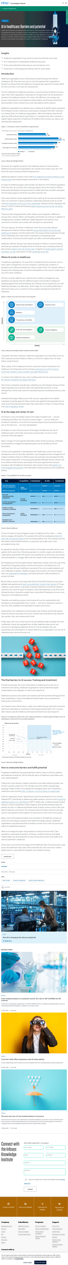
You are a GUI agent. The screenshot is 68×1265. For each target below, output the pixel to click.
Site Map (54, 1237)
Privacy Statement (57, 1229)
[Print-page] (64, 10)
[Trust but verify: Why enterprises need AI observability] (34, 1033)
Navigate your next (6, 1226)
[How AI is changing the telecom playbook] (34, 911)
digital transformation (36, 880)
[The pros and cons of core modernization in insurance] (34, 1089)
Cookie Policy (56, 1231)
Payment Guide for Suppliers (57, 1245)
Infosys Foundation (40, 1226)
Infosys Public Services (24, 1234)
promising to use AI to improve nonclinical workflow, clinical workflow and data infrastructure (30, 370)
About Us (3, 1229)
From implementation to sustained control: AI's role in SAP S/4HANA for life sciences (31, 999)
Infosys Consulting (23, 1231)
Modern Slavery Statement (56, 1241)
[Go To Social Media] (55, 10)
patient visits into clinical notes (23, 249)
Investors (3, 1237)
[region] (34, 1258)
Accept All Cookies (40, 1262)
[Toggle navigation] (66, 3)
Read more (8, 941)
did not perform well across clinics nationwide (22, 203)
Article (4, 934)
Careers (3, 1231)
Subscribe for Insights (67, 17)
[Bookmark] (59, 10)
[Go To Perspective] (2, 8)
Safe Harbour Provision (58, 1234)
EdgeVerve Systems (23, 1226)
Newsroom (4, 1240)
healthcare (6, 880)
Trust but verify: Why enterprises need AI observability (22, 1059)
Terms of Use (55, 1226)
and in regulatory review (14, 406)
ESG (2, 1234)
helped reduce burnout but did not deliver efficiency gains (32, 207)
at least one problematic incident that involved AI (39, 584)
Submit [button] (30, 1189)
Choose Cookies (27, 1262)
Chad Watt (4, 866)
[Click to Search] (63, 3)
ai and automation (19, 880)
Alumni (3, 1242)
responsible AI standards (18, 573)
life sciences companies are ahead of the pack (18, 379)
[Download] (51, 10)
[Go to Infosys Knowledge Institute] (13, 3)
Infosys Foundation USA (42, 1229)
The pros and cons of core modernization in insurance (22, 1116)
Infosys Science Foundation (39, 1232)
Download (7, 856)
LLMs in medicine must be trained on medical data (40, 791)
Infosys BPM (21, 1229)
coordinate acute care (40, 251)
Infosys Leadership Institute (40, 1237)
